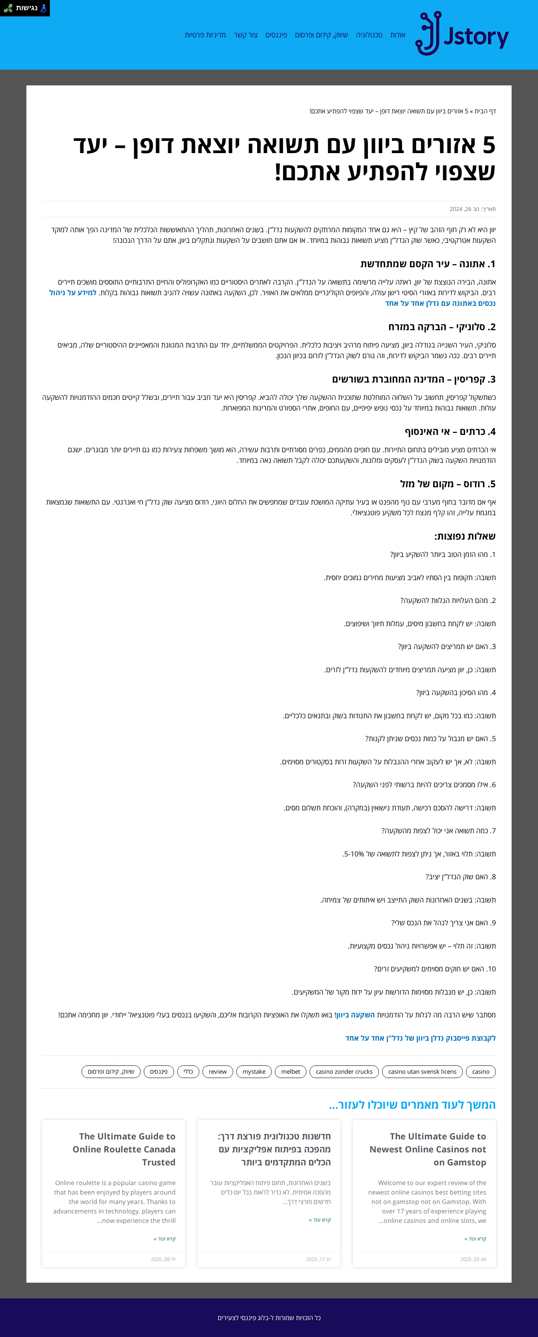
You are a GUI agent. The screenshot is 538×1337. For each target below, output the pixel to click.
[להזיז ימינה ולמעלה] (10, 6)
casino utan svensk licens (422, 1071)
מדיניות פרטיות (205, 34)
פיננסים (276, 34)
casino (481, 1071)
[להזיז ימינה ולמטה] (10, 10)
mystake (254, 1071)
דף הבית (485, 111)
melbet (290, 1071)
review (218, 1071)
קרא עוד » (475, 1238)
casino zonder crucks (344, 1071)
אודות (397, 34)
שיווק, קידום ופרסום (321, 34)
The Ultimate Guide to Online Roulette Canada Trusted (124, 1149)
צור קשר (246, 34)
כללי (188, 1071)
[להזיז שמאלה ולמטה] (6, 10)
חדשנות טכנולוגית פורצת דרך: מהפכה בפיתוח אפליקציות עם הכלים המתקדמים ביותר (274, 1149)
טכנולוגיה (369, 34)
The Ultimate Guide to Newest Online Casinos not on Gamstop (427, 1149)
